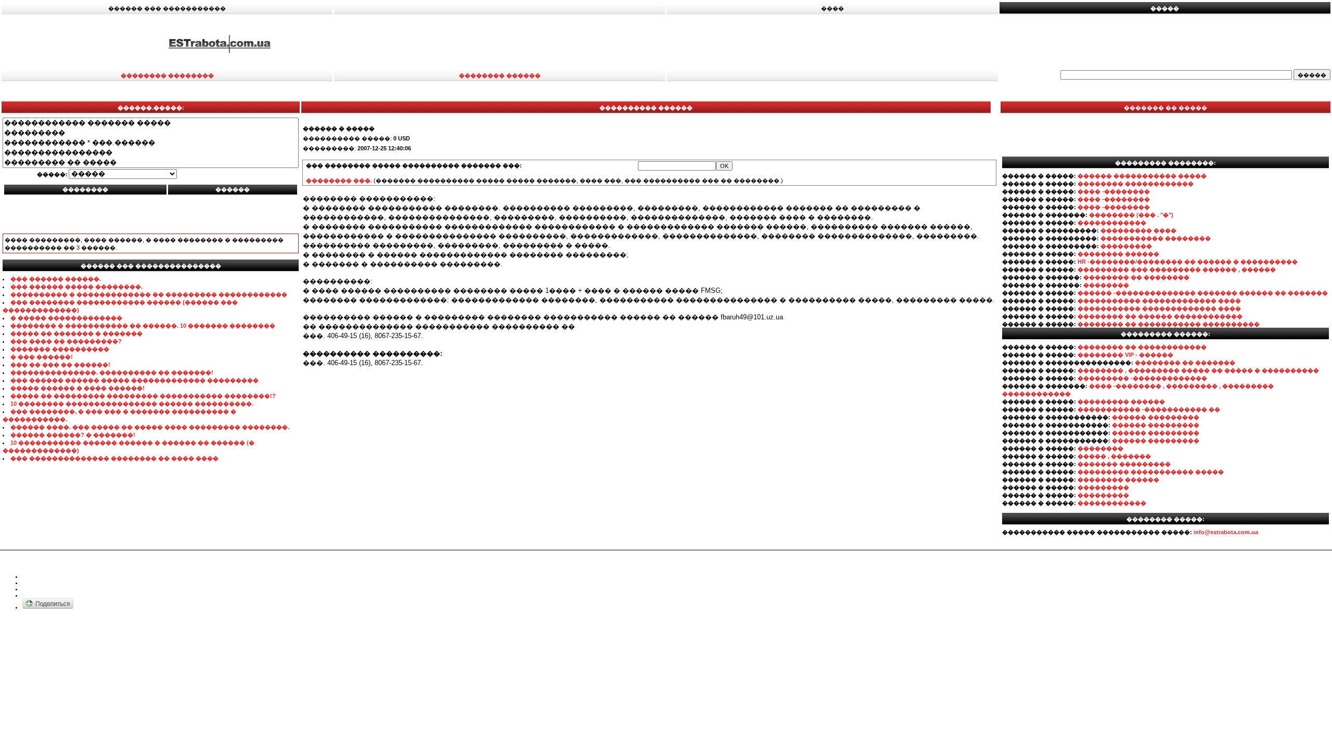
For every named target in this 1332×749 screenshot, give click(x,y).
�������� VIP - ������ (1125, 355)
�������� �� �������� (1136, 277)
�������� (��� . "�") (1131, 215)
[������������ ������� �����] (150, 123)
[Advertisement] (885, 43)
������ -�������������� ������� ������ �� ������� (1203, 293)
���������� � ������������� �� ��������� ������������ (148, 294)
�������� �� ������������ (1142, 347)
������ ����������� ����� (1142, 176)
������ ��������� (1155, 417)
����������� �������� (1155, 238)
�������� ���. (339, 180)
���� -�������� (1114, 191)
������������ (1112, 222)
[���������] (150, 133)
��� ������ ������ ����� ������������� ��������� (134, 380)
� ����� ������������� (66, 318)
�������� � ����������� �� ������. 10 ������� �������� (142, 325)
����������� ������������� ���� (1159, 301)
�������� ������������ (1136, 183)
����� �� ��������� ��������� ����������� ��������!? (143, 396)
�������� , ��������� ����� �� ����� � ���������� (1198, 370)
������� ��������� (1124, 464)
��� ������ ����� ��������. (76, 286)
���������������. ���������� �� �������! (111, 372)
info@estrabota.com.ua (1226, 532)
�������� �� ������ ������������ (1160, 316)
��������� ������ (1121, 401)
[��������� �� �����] (150, 162)
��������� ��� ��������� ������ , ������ (1177, 269)
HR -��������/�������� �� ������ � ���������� (1188, 262)
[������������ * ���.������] (150, 143)
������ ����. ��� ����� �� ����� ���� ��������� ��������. (149, 427)
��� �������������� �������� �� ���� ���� (114, 458)
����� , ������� (1114, 456)
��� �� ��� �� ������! (60, 364)
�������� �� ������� (1185, 362)
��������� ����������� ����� (1151, 472)
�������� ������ (1118, 254)
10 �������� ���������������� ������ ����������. (131, 404)
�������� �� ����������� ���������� (1169, 324)
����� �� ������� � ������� (76, 333)
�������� (1106, 285)
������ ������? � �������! (72, 435)
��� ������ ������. (55, 279)
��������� (1126, 246)
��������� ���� (1138, 230)
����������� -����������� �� (1149, 409)
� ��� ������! (41, 357)
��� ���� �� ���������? (66, 341)
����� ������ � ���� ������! (77, 388)
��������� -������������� (1142, 378)
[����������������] (150, 153)
